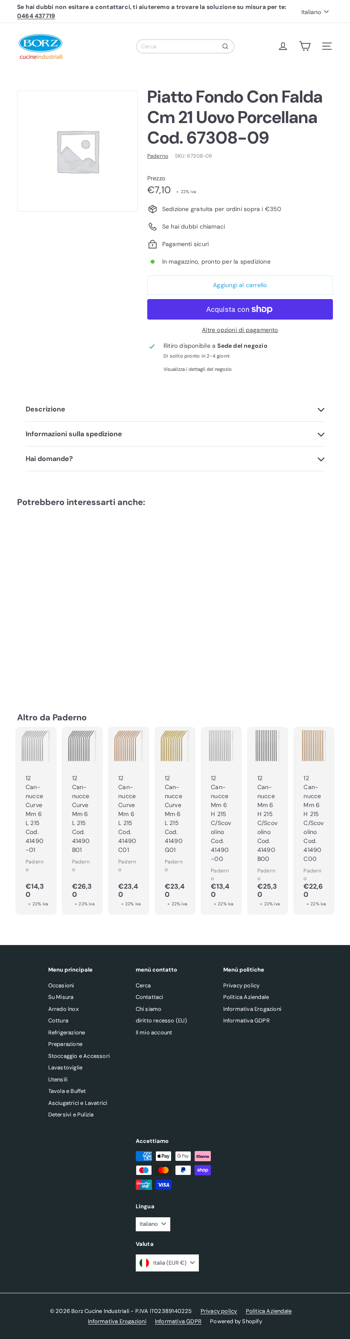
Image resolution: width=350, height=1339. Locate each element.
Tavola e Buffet (67, 1091)
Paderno (69, 717)
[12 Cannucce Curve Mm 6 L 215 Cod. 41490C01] (129, 821)
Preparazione (65, 1044)
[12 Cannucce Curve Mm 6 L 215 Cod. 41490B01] (83, 821)
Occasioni (61, 985)
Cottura (58, 1020)
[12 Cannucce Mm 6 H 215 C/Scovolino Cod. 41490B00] (268, 821)
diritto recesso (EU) (161, 1020)
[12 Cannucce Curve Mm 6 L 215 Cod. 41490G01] (175, 821)
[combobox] (185, 46)
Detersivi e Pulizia (71, 1114)
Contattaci (149, 997)
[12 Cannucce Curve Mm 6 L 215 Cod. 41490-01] (36, 821)
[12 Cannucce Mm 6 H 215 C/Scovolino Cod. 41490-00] (221, 821)
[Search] (225, 46)
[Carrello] (305, 46)
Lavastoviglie (65, 1067)
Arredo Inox (63, 1009)
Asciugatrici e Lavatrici (78, 1103)
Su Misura (61, 997)
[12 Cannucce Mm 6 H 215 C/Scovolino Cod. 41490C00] (314, 821)
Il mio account (154, 1032)
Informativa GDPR (246, 1020)
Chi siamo (149, 1009)
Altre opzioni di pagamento (240, 330)
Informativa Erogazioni (252, 1009)
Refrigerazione (66, 1032)
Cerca (143, 985)
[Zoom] (77, 151)
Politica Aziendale (246, 997)
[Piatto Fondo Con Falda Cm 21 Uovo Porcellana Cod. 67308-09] (40, 596)
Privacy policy (241, 985)
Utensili (58, 1079)
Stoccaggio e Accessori (79, 1056)
